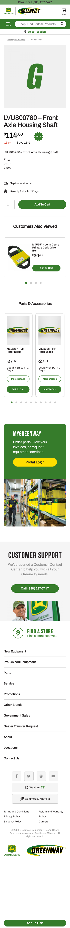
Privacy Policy (12, 816)
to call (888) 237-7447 (35, 2)
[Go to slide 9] (50, 402)
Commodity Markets (37, 798)
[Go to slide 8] (45, 402)
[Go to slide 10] (55, 402)
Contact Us (12, 758)
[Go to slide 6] (36, 402)
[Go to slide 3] (36, 283)
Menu (8, 25)
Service (9, 683)
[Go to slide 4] (41, 283)
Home (10, 40)
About (8, 737)
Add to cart (42, 204)
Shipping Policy (12, 821)
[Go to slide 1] (26, 283)
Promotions (19, 40)
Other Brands (13, 704)
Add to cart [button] (46, 268)
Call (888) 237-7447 (35, 588)
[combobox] (40, 24)
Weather (36, 787)
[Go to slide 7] (41, 402)
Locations (11, 747)
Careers (43, 821)
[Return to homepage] (23, 14)
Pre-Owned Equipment (20, 662)
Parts (7, 672)
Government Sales (17, 715)
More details (18, 379)
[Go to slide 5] (31, 402)
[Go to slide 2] (31, 283)
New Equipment (15, 651)
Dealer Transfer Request (21, 726)
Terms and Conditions (16, 811)
